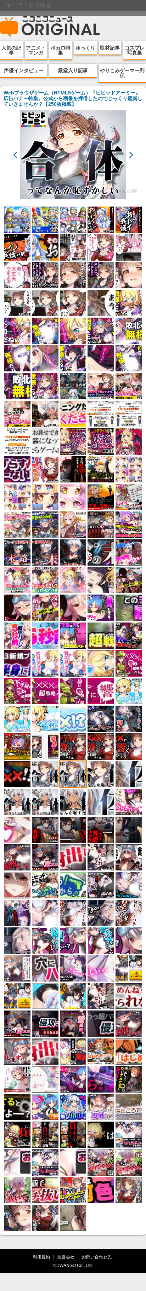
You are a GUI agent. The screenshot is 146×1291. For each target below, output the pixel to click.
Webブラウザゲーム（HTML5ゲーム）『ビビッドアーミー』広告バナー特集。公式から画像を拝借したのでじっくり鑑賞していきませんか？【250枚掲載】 (73, 98)
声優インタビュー (24, 70)
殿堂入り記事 (73, 70)
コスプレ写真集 (135, 50)
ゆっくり (85, 48)
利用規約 (41, 1257)
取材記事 (110, 48)
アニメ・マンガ (36, 50)
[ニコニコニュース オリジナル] (50, 26)
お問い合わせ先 (97, 1257)
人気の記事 (11, 50)
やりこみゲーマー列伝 (122, 73)
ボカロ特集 (61, 50)
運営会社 (65, 1257)
